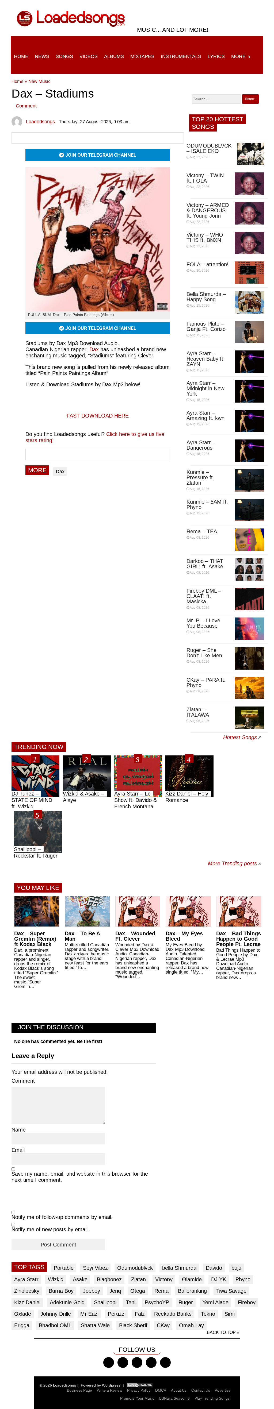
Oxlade (22, 1314)
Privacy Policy (138, 1390)
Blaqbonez (109, 1279)
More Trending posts (234, 863)
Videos (88, 56)
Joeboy (91, 1291)
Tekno (208, 1314)
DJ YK (218, 1279)
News (42, 56)
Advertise (223, 1390)
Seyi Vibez (95, 1268)
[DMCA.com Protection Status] (139, 1385)
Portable (64, 1268)
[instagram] (137, 1362)
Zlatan (138, 1279)
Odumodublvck (135, 1268)
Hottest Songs (240, 737)
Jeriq (115, 1291)
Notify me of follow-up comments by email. (62, 1217)
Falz (140, 1314)
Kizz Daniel (27, 1302)
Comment (26, 106)
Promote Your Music (137, 1398)
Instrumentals (181, 56)
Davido (214, 1268)
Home (21, 56)
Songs (64, 56)
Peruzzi (116, 1314)
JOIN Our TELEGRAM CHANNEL (100, 155)
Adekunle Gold (67, 1302)
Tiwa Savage (231, 1291)
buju (236, 1268)
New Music (39, 81)
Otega (137, 1291)
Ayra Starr (26, 1279)
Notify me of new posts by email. (50, 1229)
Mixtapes (142, 56)
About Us (179, 1390)
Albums (114, 56)
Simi (229, 1314)
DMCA (160, 1390)
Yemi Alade (215, 1302)
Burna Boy (61, 1291)
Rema (161, 1291)
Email (18, 1150)
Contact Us (200, 1390)
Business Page (79, 1390)
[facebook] (108, 1362)
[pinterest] (165, 1362)
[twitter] (122, 1362)
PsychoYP (157, 1302)
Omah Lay (191, 1325)
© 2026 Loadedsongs (58, 1385)
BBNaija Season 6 (174, 1398)
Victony (164, 1279)
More (238, 56)
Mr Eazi (89, 1314)
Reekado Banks (173, 1314)
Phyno (242, 1279)
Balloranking (192, 1291)
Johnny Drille (55, 1314)
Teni (130, 1302)
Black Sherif (133, 1325)
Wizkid (55, 1279)
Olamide (192, 1279)
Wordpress (111, 1385)
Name (19, 1130)
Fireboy (247, 1302)
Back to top (221, 1332)
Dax (94, 349)
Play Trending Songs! (213, 1398)
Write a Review (109, 1390)
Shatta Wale (95, 1325)
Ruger (185, 1302)
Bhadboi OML (55, 1325)
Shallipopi (105, 1302)
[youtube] (151, 1362)
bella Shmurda (179, 1268)
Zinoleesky (26, 1291)
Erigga (21, 1325)
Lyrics (216, 56)
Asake (80, 1279)
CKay (163, 1325)
